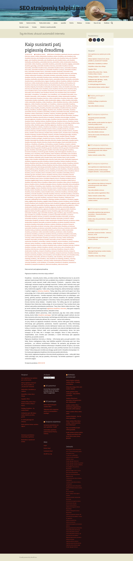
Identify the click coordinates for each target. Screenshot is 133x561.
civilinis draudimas (47, 102)
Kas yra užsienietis (70, 491)
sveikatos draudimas (68, 243)
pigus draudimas (58, 213)
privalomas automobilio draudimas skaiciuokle (55, 216)
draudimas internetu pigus (43, 119)
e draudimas (34, 144)
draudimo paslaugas (44, 315)
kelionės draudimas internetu (68, 161)
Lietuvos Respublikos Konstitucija (73, 529)
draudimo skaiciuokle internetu (47, 140)
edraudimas (41, 144)
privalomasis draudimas (31, 234)
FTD (81, 464)
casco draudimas (52, 94)
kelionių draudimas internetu (50, 165)
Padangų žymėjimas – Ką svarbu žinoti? (98, 77)
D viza (73, 457)
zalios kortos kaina (63, 264)
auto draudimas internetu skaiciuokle (46, 58)
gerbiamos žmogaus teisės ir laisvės (73, 470)
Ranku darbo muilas (44, 23)
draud (32, 108)
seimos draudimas (35, 243)
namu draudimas (70, 195)
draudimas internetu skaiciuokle (59, 119)
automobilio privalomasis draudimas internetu (57, 73)
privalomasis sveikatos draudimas (34, 236)
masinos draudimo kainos (50, 190)
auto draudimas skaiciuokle (36, 60)
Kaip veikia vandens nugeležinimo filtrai (98, 193)
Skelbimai (106, 23)
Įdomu (55, 23)
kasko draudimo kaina (47, 157)
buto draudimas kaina (61, 92)
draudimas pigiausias (50, 125)
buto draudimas (36, 92)
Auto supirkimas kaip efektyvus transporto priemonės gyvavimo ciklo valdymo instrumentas (99, 150)
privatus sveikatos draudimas (64, 239)
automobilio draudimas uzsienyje (55, 69)
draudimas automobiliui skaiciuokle (59, 111)
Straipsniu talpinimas (53, 421)
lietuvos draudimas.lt (72, 182)
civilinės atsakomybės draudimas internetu (36, 98)
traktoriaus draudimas (57, 249)
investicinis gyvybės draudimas (46, 152)
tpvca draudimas (66, 247)
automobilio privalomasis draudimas (34, 73)
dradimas (27, 108)
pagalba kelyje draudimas (36, 201)
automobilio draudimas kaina (39, 68)
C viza (72, 455)
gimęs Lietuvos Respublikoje (72, 472)
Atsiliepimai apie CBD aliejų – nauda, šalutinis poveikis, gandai (29, 415)
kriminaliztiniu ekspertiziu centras (73, 501)
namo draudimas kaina (60, 195)
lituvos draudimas (29, 186)
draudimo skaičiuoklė (71, 138)
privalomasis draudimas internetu (47, 234)
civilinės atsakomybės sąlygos (52, 100)
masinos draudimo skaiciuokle (65, 190)
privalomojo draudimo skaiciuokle (47, 239)
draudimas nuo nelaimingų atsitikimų (46, 123)
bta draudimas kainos (42, 85)
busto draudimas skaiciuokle (46, 90)
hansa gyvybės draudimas (67, 150)
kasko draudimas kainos (49, 155)
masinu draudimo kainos (47, 192)
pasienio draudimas (63, 201)
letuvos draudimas (50, 171)
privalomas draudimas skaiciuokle (34, 224)
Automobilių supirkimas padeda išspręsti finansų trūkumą (50, 431)
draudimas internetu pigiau (62, 117)
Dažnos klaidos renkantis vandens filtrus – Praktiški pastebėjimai (73, 382)
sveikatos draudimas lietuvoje (65, 245)
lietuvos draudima (36, 173)
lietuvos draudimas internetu (50, 174)
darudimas (75, 106)
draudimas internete (36, 115)
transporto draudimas (45, 251)
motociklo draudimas (37, 194)
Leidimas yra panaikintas (71, 520)
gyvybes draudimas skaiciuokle (33, 150)
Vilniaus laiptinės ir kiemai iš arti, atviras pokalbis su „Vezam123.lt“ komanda (28, 384)
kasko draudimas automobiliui (59, 153)
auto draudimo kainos (60, 60)
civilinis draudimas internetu (60, 102)
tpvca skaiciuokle (41, 249)
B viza (70, 455)
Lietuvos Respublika (78, 527)
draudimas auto (52, 110)
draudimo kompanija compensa (44, 134)
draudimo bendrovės (63, 129)
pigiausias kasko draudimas (68, 209)
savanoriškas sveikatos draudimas (47, 241)
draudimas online (29, 125)
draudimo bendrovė (36, 129)
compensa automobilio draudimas (65, 104)
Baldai (21, 23)
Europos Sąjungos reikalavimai (72, 461)
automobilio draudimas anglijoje (63, 64)
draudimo (27, 129)
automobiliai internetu (46, 62)
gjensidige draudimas (67, 146)
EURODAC (77, 457)
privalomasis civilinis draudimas (64, 232)
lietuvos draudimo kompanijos (43, 184)
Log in (45, 445)
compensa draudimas (31, 106)
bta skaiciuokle (34, 89)
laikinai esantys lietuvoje (71, 503)
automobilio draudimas (48, 64)
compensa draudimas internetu (45, 106)
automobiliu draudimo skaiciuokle (63, 79)
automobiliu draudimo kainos (45, 79)
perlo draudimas (30, 203)
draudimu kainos (73, 140)
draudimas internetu (48, 115)
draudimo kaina (48, 132)
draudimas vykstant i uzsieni (70, 127)
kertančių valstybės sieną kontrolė (73, 497)
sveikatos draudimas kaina (49, 245)
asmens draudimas (58, 56)
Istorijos (88, 23)
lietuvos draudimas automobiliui (61, 173)
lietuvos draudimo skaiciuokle (60, 184)
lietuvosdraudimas (74, 184)
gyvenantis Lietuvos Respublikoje (73, 474)
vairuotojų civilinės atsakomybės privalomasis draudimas (58, 260)
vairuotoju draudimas (30, 262)
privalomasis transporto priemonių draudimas (56, 236)
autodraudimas (35, 62)
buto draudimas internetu (47, 92)
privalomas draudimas (51, 222)
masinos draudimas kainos (59, 188)
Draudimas (38, 54)
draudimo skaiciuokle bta (31, 140)
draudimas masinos (30, 123)
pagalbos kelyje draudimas (50, 201)
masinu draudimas (36, 192)
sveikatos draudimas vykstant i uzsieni (47, 247)
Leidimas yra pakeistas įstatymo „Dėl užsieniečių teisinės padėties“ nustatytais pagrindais (74, 516)
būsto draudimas (43, 89)
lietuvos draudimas (47, 173)
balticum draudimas (61, 81)
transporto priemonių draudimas (34, 255)
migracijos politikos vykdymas (72, 541)
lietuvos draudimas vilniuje (45, 182)
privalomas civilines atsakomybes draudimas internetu (53, 220)
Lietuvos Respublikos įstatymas (72, 531)
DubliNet (76, 455)
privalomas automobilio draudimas (57, 215)
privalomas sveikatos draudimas (52, 224)
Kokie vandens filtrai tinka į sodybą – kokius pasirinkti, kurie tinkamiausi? (73, 423)
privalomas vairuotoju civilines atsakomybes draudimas (52, 226)
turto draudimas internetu (59, 255)
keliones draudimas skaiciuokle (47, 163)
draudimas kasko (29, 121)
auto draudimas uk (49, 60)
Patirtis (71, 23)
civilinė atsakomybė (52, 96)
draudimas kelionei (40, 121)
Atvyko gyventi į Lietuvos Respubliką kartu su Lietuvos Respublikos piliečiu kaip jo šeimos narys (74, 451)
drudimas (27, 144)
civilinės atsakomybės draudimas (67, 96)
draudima (36, 108)
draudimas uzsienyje (56, 127)
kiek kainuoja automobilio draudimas (47, 167)
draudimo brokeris (67, 131)
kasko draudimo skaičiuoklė (37, 159)
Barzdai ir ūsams (24, 27)
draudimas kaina (73, 119)
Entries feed (47, 448)
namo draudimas (48, 195)
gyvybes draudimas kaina (71, 148)
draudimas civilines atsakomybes (34, 113)
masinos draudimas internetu (44, 188)
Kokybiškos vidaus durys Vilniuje (97, 66)
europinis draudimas (58, 144)
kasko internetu (49, 159)
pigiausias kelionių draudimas (33, 211)
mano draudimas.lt (57, 186)
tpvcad (48, 249)
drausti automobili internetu (68, 142)
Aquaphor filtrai (92, 69)
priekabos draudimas (42, 215)
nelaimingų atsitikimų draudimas (57, 199)
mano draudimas (46, 186)
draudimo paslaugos (36, 138)
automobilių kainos (39, 81)
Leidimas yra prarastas (70, 522)
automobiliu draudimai (49, 75)
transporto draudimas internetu (59, 251)
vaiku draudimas (41, 258)
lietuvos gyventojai (70, 527)
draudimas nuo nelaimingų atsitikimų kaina (67, 123)
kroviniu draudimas (61, 169)
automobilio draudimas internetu (46, 66)
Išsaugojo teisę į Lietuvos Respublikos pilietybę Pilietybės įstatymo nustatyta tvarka (74, 487)
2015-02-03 (41, 363)
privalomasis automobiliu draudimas (44, 230)
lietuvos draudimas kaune (32, 178)
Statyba (34, 27)
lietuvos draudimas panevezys (47, 180)
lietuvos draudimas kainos (39, 176)
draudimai (42, 108)
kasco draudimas (35, 153)
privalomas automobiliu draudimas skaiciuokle (50, 218)
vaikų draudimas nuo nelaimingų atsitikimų (57, 258)
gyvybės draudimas (41, 148)
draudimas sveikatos (37, 127)
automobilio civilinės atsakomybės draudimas (65, 62)
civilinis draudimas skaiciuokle (39, 104)
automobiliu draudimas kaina (44, 77)
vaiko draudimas (58, 257)
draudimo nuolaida (54, 136)
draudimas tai (47, 127)
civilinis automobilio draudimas (33, 102)
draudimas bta (74, 111)
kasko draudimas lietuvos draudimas (67, 155)
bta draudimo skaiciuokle (69, 87)
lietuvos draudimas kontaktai (63, 178)
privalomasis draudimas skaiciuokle (66, 234)
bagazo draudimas (50, 81)
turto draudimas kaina (73, 255)
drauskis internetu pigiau (54, 142)
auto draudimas (68, 56)
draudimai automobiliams (53, 108)
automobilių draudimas (62, 75)
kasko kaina (57, 159)
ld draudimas (34, 171)
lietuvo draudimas (69, 171)
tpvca (59, 247)
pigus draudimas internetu (71, 213)
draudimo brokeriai (41, 131)
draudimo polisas (60, 138)
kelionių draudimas (36, 165)
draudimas (33, 110)
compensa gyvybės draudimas (63, 106)
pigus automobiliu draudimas (45, 213)
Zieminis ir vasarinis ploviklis (48, 27)
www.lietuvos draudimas (61, 262)
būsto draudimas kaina (70, 89)
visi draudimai (50, 262)
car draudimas (43, 94)
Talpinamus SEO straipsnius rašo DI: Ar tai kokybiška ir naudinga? (51, 411)
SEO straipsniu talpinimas (99, 114)
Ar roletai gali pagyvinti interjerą (96, 84)
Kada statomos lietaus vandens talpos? (98, 87)
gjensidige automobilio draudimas (51, 146)
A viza (67, 455)
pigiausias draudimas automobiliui (60, 207)
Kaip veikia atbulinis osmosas (96, 106)
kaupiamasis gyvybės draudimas (40, 161)
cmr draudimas (52, 104)
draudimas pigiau (39, 125)
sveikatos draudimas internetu (33, 245)
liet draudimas (60, 171)
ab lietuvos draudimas (55, 54)
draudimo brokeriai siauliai (54, 131)
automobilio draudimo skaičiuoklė (54, 71)
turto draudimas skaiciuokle (32, 257)
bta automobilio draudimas (57, 83)
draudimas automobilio (63, 110)
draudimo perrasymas (49, 138)
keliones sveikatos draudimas (65, 163)
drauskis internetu (42, 142)
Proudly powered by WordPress (28, 557)
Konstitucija (68, 499)
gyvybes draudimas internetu (56, 148)
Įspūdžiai (63, 23)
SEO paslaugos (95, 248)
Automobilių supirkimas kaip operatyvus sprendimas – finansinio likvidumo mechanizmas (99, 214)
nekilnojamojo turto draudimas (39, 199)
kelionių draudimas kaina (64, 165)
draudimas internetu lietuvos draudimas (43, 117)
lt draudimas (38, 186)
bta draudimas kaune (66, 85)
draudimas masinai (73, 121)
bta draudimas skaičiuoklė (43, 87)
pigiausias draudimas (44, 207)
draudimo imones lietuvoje (36, 132)
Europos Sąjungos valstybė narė (72, 464)
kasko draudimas (45, 153)
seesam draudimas (63, 241)
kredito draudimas (40, 169)
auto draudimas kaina (63, 58)
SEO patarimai (50, 385)
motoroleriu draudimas (37, 195)
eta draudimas (49, 144)
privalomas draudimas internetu (66, 222)
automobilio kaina (68, 71)
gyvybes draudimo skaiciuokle (51, 150)
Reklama (79, 23)
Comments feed (48, 451)
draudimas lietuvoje (51, 121)
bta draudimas (69, 83)
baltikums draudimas (72, 81)
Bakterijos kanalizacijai (70, 375)
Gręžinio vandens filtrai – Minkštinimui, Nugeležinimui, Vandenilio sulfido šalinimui (73, 407)
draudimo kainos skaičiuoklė (70, 132)
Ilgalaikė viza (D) (69, 476)
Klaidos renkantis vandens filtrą (96, 155)
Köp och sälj (97, 23)
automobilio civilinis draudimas (33, 64)
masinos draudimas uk (36, 190)
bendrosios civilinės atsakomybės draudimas (37, 83)
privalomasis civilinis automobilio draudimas (43, 232)
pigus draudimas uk (30, 215)
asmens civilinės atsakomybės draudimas (41, 56)
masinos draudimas (68, 186)
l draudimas (70, 169)
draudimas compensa (49, 113)
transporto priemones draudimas (46, 253)
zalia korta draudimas (51, 264)
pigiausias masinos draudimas (49, 211)
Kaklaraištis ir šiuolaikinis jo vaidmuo (98, 63)
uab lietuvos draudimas (47, 257)
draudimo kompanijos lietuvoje (40, 136)
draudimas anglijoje (42, 110)
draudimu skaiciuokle (30, 142)
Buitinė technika (31, 23)
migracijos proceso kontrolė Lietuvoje (73, 543)
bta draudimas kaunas (55, 85)
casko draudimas (41, 96)
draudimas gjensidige (62, 113)
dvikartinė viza (69, 457)
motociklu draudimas (66, 194)
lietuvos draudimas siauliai (64, 180)
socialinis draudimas (46, 243)
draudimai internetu (65, 108)
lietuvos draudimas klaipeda (47, 178)
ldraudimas (42, 171)
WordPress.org (48, 454)
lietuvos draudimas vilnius (59, 182)
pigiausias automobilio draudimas (40, 205)
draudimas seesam (62, 125)
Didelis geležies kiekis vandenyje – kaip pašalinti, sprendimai (73, 393)
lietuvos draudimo (30, 184)
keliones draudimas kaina (32, 163)
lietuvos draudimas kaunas (68, 176)
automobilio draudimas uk (39, 69)
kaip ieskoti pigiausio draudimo (63, 152)
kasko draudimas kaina (36, 155)
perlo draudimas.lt (55, 203)
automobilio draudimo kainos (36, 71)
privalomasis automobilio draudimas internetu (50, 228)
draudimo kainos (57, 132)
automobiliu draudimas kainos (60, 77)
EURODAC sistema (70, 459)
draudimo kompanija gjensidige (62, 134)
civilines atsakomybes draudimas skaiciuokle (61, 98)
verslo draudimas (41, 262)
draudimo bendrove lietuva (49, 129)
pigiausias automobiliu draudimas (59, 205)
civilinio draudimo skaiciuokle (69, 100)
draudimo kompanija (30, 134)
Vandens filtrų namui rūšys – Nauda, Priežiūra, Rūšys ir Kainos (28, 403)
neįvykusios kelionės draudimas (55, 197)
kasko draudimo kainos (59, 157)
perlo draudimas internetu (43, 203)
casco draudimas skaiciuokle (65, 94)
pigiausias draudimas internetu (51, 209)
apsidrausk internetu (67, 54)
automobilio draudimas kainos (56, 68)
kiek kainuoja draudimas (64, 167)
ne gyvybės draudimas (40, 197)
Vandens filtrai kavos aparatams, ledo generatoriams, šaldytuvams (73, 400)
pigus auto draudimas (64, 211)
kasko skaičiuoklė (66, 159)
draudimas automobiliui (43, 111)
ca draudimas (35, 94)
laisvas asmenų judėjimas (71, 505)
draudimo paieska (64, 136)
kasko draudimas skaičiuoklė (32, 157)
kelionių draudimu (43, 291)
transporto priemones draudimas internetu (67, 253)
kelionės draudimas (54, 161)
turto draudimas (47, 255)
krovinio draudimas (50, 169)
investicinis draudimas (31, 152)
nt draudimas (69, 199)
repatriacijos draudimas (31, 241)
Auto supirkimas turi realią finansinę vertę (99, 167)
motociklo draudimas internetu (51, 194)
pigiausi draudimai (66, 203)
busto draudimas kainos (31, 90)
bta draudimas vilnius (56, 87)
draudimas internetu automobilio (63, 115)
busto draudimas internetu (56, 89)
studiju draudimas (57, 243)
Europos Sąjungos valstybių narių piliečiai (74, 463)
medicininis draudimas (61, 192)
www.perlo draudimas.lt (38, 264)
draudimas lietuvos (62, 121)
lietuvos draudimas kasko (54, 176)
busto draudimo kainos (61, 90)
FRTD (80, 464)
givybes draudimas (36, 146)
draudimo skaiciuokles (62, 140)
